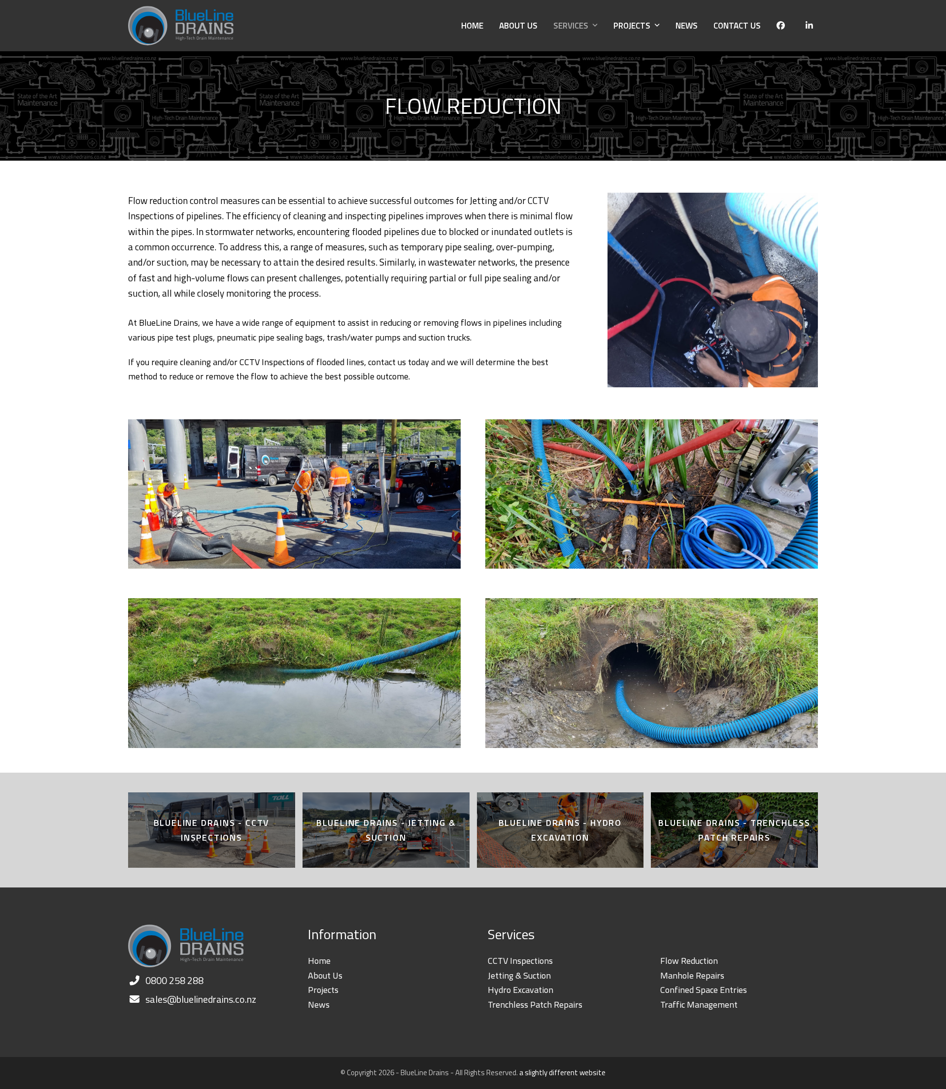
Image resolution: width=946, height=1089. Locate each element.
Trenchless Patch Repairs (535, 1004)
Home (319, 960)
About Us (325, 975)
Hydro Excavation (520, 989)
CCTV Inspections (520, 960)
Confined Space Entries (703, 989)
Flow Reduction (689, 960)
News (319, 1004)
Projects (323, 989)
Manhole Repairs (692, 975)
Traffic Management (699, 1004)
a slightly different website (562, 1072)
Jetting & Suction (519, 975)
